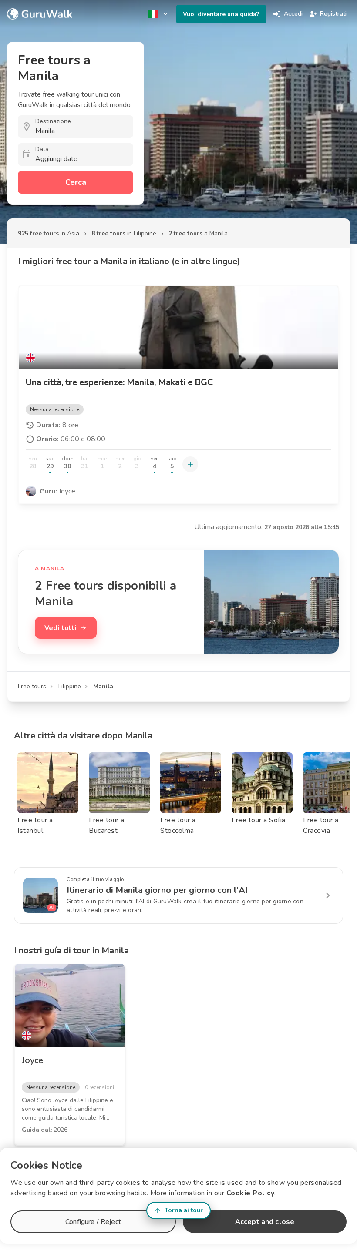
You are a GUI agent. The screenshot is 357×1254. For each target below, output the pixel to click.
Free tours (32, 686)
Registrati (333, 14)
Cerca (75, 182)
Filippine (69, 686)
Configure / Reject (93, 1222)
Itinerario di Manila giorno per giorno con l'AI (157, 890)
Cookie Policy (250, 1193)
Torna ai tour (184, 1210)
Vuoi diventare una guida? (221, 14)
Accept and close (264, 1222)
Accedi (293, 14)
